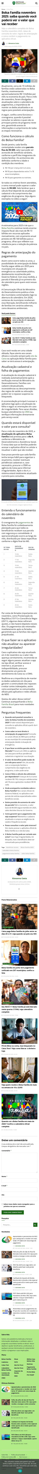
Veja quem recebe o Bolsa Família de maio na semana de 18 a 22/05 (19, 1086)
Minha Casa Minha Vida (31, 1360)
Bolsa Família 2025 (27, 847)
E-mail (4, 1186)
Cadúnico (5, 1362)
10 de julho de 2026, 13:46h (21, 1261)
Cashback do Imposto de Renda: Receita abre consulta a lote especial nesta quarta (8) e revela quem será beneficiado (25, 1281)
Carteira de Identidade (6, 1374)
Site (3, 1195)
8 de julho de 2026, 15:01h (21, 1290)
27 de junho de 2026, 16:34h (21, 324)
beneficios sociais (12, 847)
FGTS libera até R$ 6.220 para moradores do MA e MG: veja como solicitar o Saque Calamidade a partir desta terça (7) (24, 1296)
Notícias (30, 1364)
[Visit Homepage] (19, 3)
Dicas (16, 1359)
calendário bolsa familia (11, 850)
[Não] (36, 1466)
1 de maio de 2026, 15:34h (9, 1130)
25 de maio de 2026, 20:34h (9, 1054)
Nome (4, 1176)
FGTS (16, 1362)
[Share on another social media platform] (34, 81)
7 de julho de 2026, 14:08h (21, 1305)
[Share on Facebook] (12, 81)
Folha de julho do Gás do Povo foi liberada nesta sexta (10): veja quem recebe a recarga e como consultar (25, 1254)
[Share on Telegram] (27, 81)
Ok (20, 1471)
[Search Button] (36, 3)
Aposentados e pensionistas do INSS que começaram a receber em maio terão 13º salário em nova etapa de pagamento (25, 1239)
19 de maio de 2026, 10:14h (9, 1090)
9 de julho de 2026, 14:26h (21, 1274)
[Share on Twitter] (19, 81)
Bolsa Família (8, 228)
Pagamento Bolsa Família (31, 1368)
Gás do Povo (18, 1365)
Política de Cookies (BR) (9, 1457)
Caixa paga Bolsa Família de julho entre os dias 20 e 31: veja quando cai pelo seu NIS (24, 320)
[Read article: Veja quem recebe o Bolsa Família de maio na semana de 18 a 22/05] (19, 1070)
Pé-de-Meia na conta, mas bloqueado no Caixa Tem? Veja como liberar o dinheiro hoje (18, 1049)
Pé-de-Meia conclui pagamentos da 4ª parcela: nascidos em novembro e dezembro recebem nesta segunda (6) (25, 1312)
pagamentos (24, 522)
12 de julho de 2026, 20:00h (21, 1248)
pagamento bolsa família (11, 853)
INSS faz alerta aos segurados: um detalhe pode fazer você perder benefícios (24, 1267)
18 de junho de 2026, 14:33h (21, 334)
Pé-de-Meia (7, 1042)
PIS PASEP (30, 1375)
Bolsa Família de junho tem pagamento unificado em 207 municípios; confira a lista (22, 330)
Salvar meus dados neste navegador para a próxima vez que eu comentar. (19, 1205)
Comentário (7, 1151)
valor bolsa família (28, 853)
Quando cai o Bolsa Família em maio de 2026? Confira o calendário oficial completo (18, 1124)
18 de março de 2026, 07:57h (13, 46)
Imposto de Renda (18, 1372)
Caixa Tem (10, 9)
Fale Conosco (23, 1457)
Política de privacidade (18, 1455)
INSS (16, 1376)
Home (3, 9)
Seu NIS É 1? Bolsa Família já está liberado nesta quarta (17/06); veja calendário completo (24, 340)
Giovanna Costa (14, 43)
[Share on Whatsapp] (5, 81)
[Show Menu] (3, 3)
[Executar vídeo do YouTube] (19, 212)
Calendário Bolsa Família (12, 1117)
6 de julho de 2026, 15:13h (21, 1320)
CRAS (27, 412)
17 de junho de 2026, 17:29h (21, 344)
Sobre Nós (5, 1455)
